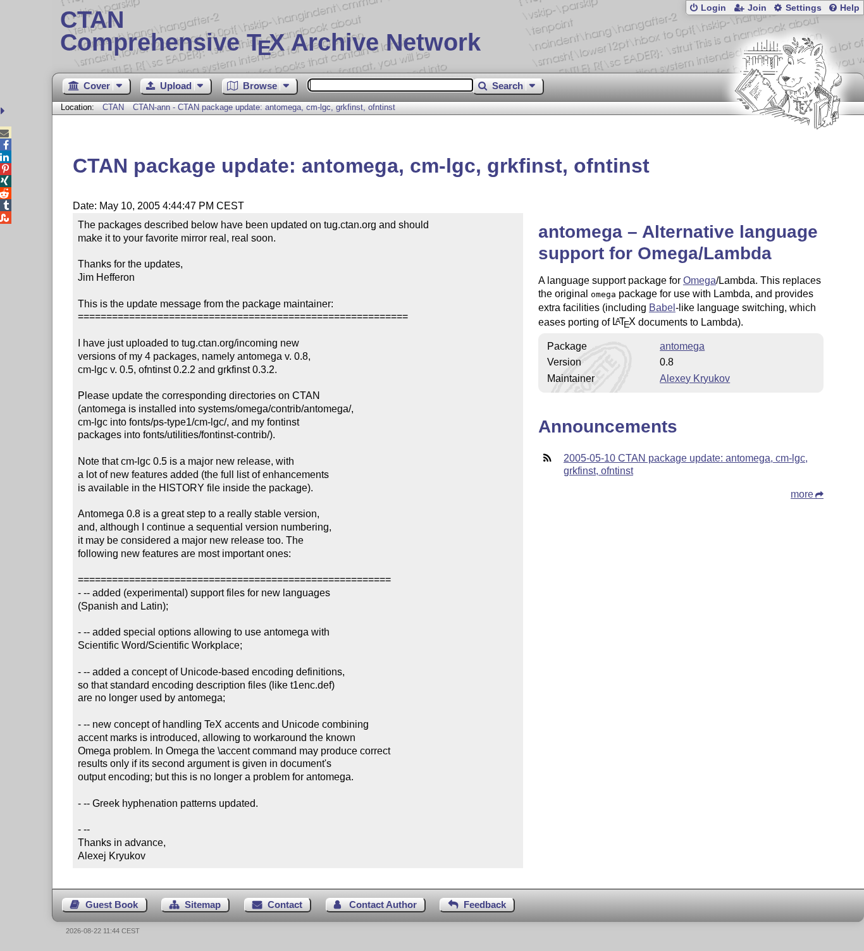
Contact (285, 904)
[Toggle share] (4, 111)
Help (850, 8)
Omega (699, 280)
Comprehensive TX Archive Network (270, 31)
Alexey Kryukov (695, 378)
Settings (804, 8)
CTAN (113, 107)
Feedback (485, 904)
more (802, 494)
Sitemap (203, 904)
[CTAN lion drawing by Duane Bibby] (788, 153)
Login (713, 8)
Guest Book (111, 904)
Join (757, 8)
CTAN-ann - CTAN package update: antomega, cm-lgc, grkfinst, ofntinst (264, 107)
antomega (682, 346)
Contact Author (383, 904)
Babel (662, 307)
